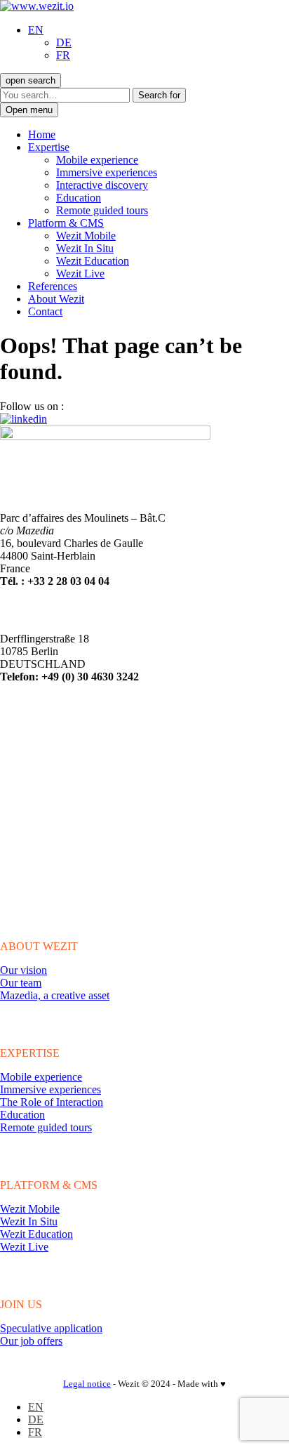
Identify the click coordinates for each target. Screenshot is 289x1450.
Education (78, 198)
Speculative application (51, 1328)
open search (30, 80)
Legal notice (87, 1383)
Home (41, 134)
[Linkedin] (23, 419)
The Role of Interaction (51, 1102)
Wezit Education (92, 261)
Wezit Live (80, 273)
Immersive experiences (106, 172)
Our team (20, 983)
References (52, 286)
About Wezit (56, 299)
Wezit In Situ (85, 248)
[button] (35, 30)
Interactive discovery (102, 185)
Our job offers (31, 1341)
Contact (45, 311)
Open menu (29, 110)
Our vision (23, 970)
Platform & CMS (66, 223)
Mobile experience (97, 160)
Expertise (48, 147)
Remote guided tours (102, 210)
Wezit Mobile (86, 236)
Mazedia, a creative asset (54, 995)
